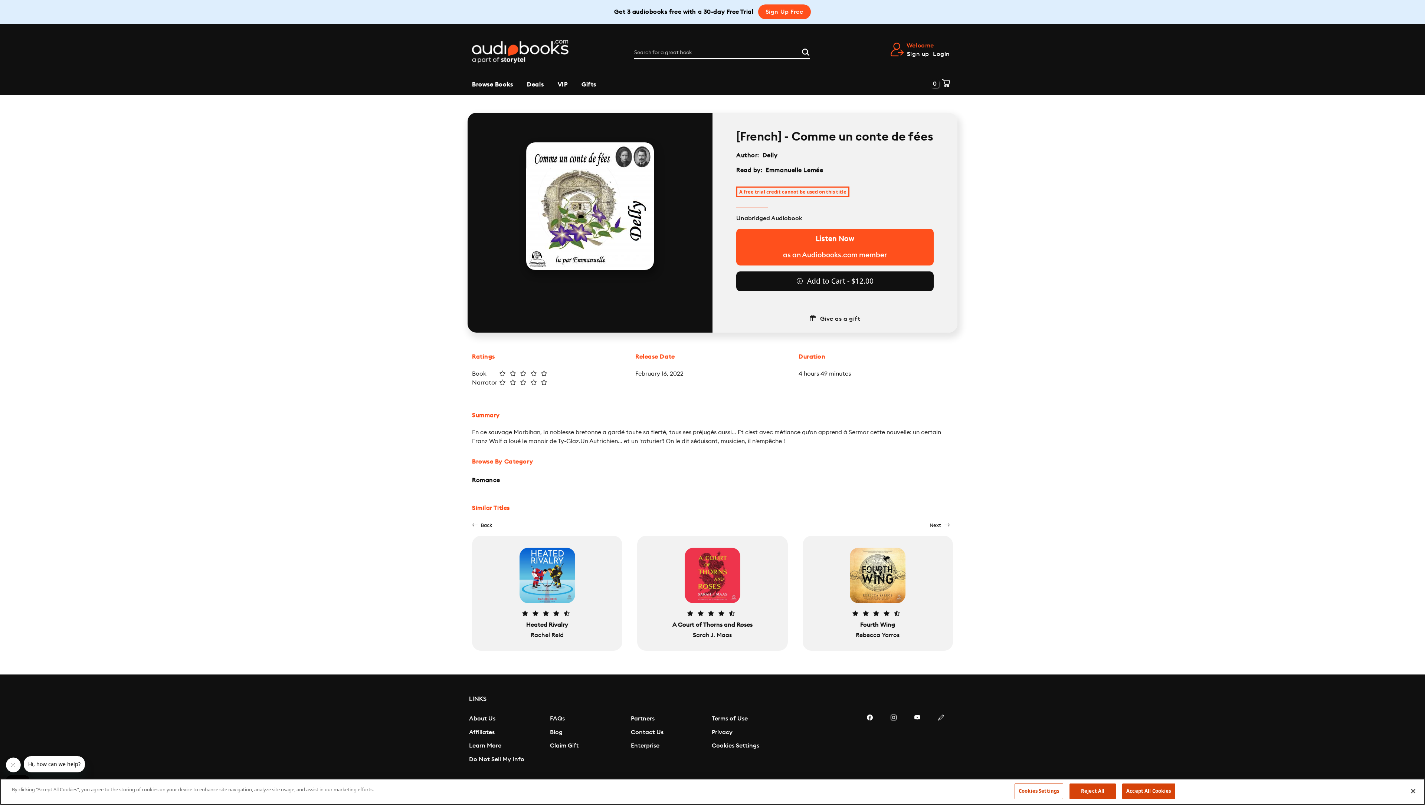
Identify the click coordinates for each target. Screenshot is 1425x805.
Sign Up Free (784, 12)
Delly (771, 155)
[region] (712, 792)
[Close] (1413, 791)
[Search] (805, 51)
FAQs (557, 719)
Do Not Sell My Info (496, 759)
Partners (643, 719)
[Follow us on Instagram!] (893, 739)
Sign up (918, 54)
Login (941, 54)
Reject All (1092, 791)
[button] (482, 525)
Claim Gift (564, 746)
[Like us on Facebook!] (870, 739)
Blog (556, 732)
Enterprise (645, 746)
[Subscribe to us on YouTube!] (917, 739)
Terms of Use (730, 719)
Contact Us (647, 732)
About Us (482, 719)
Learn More (485, 746)
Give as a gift (840, 319)
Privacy (722, 732)
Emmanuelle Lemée (794, 170)
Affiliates (482, 732)
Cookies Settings (735, 746)
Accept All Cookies (1148, 791)
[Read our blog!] (941, 739)
